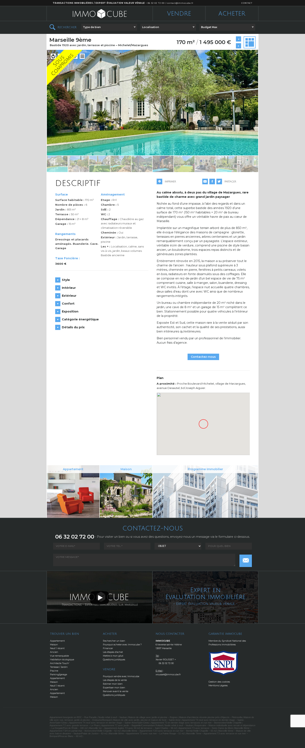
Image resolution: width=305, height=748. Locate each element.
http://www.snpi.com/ (224, 663)
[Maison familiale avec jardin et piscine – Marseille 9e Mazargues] (238, 45)
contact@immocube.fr (180, 3)
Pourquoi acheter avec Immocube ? (122, 644)
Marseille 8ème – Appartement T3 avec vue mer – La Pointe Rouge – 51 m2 (147, 733)
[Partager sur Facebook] (212, 181)
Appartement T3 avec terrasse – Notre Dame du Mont (205, 728)
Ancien (54, 652)
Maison (54, 644)
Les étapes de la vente (115, 680)
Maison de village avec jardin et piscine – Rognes (153, 717)
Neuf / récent (57, 648)
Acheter (231, 14)
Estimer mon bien (113, 683)
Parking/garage (58, 674)
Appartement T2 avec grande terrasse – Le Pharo (75, 725)
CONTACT (246, 3)
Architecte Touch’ (59, 663)
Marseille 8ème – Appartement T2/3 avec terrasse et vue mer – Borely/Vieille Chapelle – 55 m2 (169, 731)
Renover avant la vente (115, 691)
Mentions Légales (218, 685)
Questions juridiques (114, 659)
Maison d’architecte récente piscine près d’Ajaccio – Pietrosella (210, 717)
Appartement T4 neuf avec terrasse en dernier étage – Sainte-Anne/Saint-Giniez (109, 722)
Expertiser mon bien (114, 687)
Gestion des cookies (219, 681)
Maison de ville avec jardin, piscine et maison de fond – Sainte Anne (147, 720)
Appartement (57, 640)
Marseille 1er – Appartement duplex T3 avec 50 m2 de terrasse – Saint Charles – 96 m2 (133, 728)
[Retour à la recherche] (250, 42)
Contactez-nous (203, 357)
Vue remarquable (59, 655)
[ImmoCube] (99, 13)
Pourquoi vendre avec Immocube (121, 676)
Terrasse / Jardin (59, 667)
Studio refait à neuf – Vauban (112, 717)
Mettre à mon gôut (113, 655)
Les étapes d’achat (113, 652)
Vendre (179, 14)
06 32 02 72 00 (156, 3)
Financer (108, 648)
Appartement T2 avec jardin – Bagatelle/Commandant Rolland (132, 725)
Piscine (54, 670)
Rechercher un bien (114, 640)
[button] (109, 27)
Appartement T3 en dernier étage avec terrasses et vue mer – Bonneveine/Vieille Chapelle (196, 722)
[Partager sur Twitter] (219, 181)
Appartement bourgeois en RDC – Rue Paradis (73, 717)
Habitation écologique (62, 659)
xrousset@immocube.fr (168, 674)
